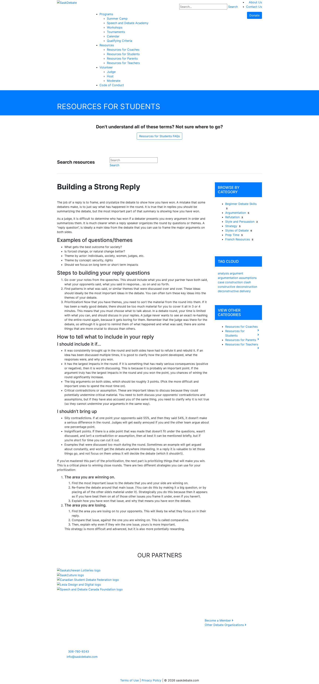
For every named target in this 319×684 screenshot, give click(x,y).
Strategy (233, 226)
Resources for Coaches (241, 326)
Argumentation (237, 213)
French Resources (239, 239)
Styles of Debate (238, 230)
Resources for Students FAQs (159, 136)
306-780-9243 (78, 651)
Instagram (137, 624)
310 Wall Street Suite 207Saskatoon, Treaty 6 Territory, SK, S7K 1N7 (78, 638)
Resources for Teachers (241, 344)
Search (233, 7)
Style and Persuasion (241, 221)
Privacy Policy (151, 680)
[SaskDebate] (67, 2)
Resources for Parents (240, 340)
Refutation (234, 217)
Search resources (76, 162)
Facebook (137, 620)
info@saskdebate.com (82, 656)
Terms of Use (129, 680)
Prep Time (234, 235)
